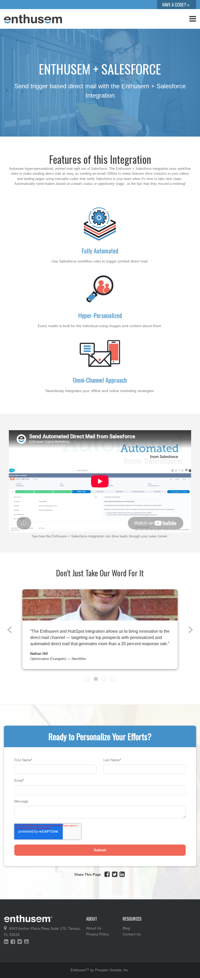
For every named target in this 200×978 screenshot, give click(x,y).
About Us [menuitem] (93, 928)
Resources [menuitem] (132, 919)
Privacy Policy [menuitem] (97, 934)
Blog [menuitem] (126, 928)
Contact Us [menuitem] (132, 934)
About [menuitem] (91, 919)
